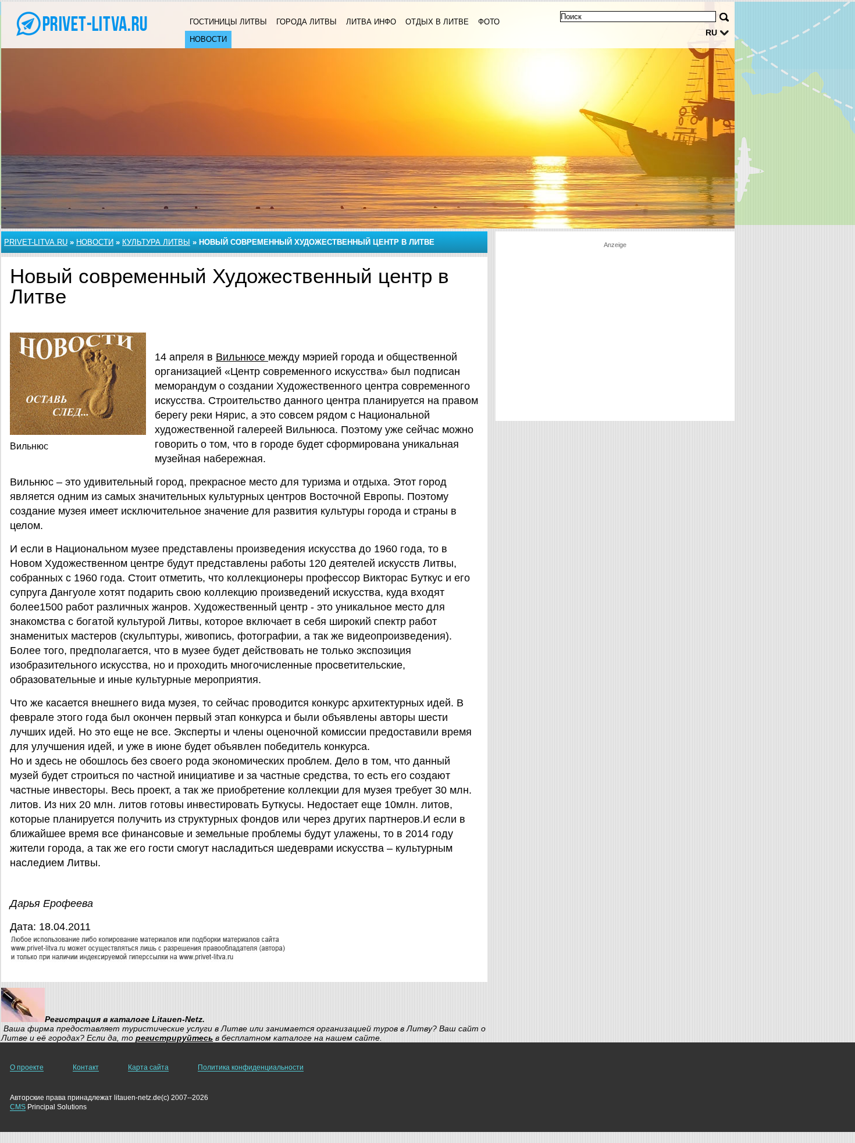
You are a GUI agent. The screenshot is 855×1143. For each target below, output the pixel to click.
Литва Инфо (371, 21)
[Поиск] (724, 17)
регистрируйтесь (174, 1037)
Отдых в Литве (437, 21)
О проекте (27, 1067)
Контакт (86, 1067)
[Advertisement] (614, 330)
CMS (18, 1107)
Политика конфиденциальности (251, 1067)
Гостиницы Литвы (228, 21)
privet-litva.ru (35, 242)
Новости (208, 39)
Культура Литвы (156, 242)
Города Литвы (306, 21)
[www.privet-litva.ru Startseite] (81, 23)
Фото (489, 21)
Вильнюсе (242, 357)
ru (711, 32)
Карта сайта (148, 1067)
